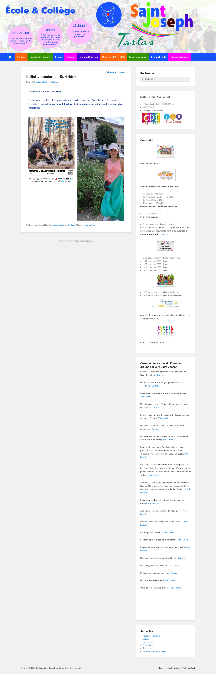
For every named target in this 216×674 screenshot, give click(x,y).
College (54, 82)
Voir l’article (158, 375)
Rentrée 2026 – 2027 (113, 57)
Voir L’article (153, 386)
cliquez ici (163, 234)
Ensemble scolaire (40, 57)
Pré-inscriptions (179, 57)
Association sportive (151, 636)
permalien (90, 225)
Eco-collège (58, 225)
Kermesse (147, 648)
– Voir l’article (152, 503)
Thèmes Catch (188, 668)
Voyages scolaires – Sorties (154, 651)
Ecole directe (158, 57)
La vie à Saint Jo (88, 57)
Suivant (123, 72)
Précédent (109, 72)
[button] (81, 169)
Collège (70, 57)
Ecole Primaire (149, 645)
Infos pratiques (138, 57)
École (58, 57)
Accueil (21, 57)
